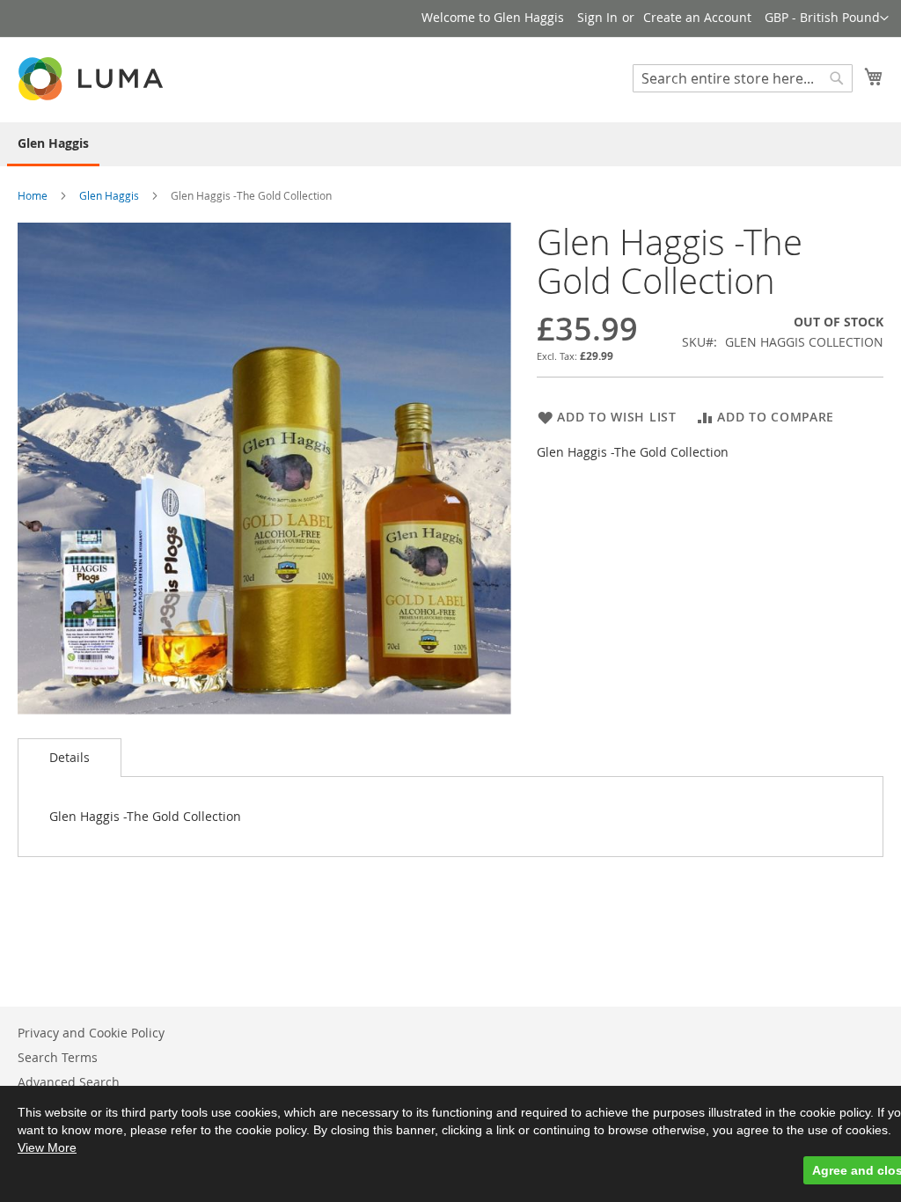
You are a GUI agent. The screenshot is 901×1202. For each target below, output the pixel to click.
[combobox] (743, 78)
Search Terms (58, 1057)
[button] (827, 18)
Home (33, 195)
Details (69, 757)
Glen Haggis (109, 195)
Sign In (597, 17)
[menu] (450, 144)
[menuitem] (53, 144)
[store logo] (92, 78)
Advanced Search (69, 1082)
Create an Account (697, 17)
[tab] (69, 757)
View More (47, 1147)
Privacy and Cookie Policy (91, 1032)
